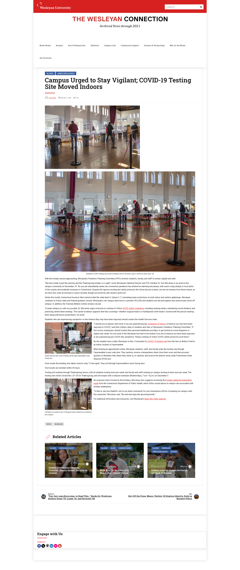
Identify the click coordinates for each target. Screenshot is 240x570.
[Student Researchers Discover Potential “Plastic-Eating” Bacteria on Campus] (69, 460)
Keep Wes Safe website (155, 399)
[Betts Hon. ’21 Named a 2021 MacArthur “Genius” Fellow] (120, 460)
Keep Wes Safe (59, 424)
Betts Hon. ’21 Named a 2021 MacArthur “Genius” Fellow (114, 471)
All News (50, 73)
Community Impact (130, 45)
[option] (120, 137)
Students (174, 451)
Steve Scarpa (184, 466)
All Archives (46, 58)
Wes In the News (177, 45)
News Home (45, 45)
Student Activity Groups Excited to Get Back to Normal (169, 471)
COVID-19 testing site (157, 341)
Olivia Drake (52, 98)
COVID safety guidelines (133, 308)
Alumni (59, 45)
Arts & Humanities (77, 45)
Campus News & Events (66, 73)
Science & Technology (154, 45)
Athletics (94, 45)
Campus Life (110, 45)
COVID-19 (49, 424)
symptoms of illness (157, 324)
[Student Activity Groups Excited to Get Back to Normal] (171, 460)
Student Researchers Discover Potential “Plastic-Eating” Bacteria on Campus (68, 470)
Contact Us (41, 542)
